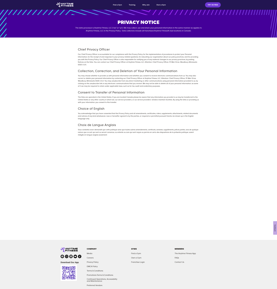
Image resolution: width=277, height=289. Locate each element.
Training (132, 5)
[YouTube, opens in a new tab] (75, 256)
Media (89, 253)
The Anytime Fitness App (185, 253)
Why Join (146, 5)
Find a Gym (117, 5)
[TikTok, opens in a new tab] (79, 256)
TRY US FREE (213, 5)
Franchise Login (138, 262)
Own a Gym (161, 5)
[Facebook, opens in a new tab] (62, 256)
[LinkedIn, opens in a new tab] (71, 256)
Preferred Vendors (94, 285)
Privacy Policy (92, 262)
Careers (90, 258)
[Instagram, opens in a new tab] (66, 256)
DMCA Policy (92, 266)
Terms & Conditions (95, 271)
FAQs (177, 258)
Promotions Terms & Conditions (100, 275)
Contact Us (179, 262)
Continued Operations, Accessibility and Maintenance (102, 280)
